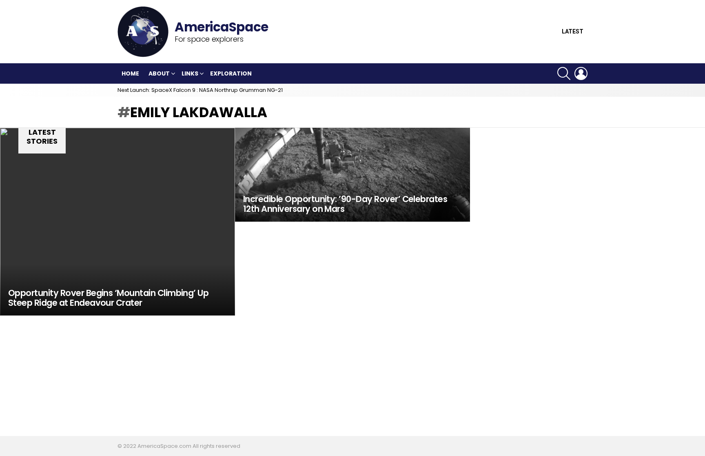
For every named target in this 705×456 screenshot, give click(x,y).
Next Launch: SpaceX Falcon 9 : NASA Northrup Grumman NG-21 (200, 90)
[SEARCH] (563, 73)
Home (130, 73)
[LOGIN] (581, 73)
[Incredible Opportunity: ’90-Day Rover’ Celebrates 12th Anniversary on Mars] (352, 175)
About (159, 73)
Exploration (231, 73)
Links (190, 73)
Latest (572, 32)
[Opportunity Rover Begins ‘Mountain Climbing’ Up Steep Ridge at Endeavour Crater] (117, 222)
